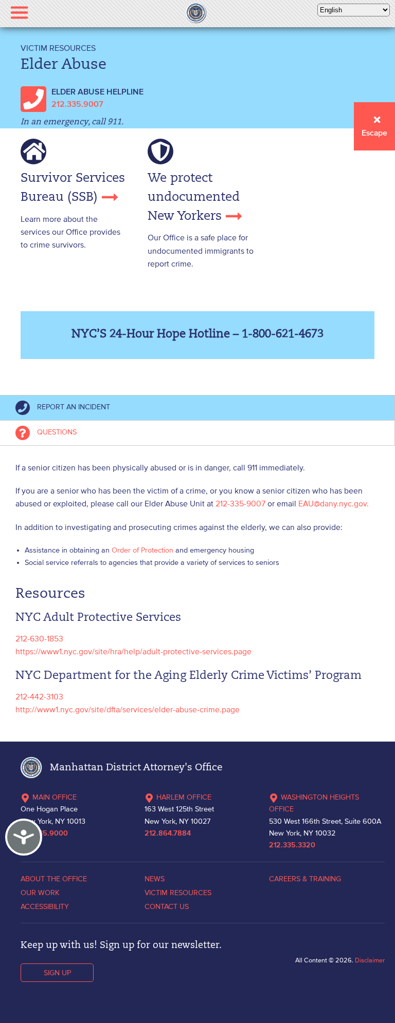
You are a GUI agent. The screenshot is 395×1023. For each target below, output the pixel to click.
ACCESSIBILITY (45, 906)
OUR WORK (40, 892)
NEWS (155, 879)
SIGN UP (57, 973)
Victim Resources (58, 47)
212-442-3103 (39, 696)
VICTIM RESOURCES (178, 892)
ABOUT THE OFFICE (54, 879)
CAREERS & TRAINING (305, 879)
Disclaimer (370, 960)
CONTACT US (167, 906)
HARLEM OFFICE (183, 797)
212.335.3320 (292, 845)
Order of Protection (142, 550)
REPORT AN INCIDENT (72, 407)
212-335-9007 (241, 503)
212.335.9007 (77, 105)
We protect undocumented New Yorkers (194, 197)
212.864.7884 (168, 833)
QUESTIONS (56, 432)
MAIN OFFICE (54, 797)
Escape (374, 133)
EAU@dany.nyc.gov (332, 503)
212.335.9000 (44, 833)
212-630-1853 (39, 638)
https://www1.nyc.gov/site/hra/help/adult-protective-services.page (133, 651)
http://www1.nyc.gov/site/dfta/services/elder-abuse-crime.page (127, 709)
